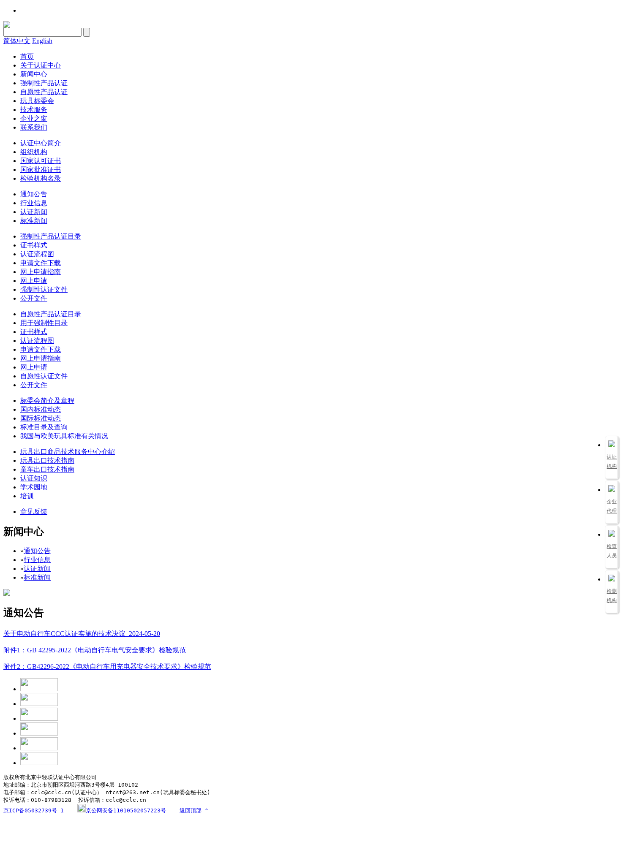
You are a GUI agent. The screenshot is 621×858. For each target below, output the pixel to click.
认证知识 (33, 478)
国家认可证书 (40, 160)
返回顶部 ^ (194, 810)
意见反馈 (33, 511)
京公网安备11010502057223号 (126, 810)
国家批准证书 (40, 169)
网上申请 (33, 280)
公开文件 (33, 298)
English (42, 40)
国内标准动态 (40, 409)
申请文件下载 (40, 262)
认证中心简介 (40, 143)
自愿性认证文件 (44, 376)
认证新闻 (33, 211)
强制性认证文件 (44, 289)
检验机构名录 (40, 178)
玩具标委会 (37, 100)
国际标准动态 (40, 418)
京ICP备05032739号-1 (33, 810)
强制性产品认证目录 (50, 236)
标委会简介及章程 (47, 400)
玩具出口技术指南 (47, 460)
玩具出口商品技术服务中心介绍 (67, 451)
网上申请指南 (40, 271)
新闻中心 (33, 74)
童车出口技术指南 (47, 469)
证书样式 (33, 245)
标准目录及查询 (44, 427)
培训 (27, 496)
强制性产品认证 (44, 83)
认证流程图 (37, 254)
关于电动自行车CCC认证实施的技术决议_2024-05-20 (81, 633)
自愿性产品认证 (44, 91)
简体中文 (16, 40)
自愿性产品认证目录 (50, 314)
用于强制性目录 (44, 322)
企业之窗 (33, 118)
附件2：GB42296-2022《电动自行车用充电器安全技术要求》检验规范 (107, 666)
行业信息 (33, 202)
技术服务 (33, 109)
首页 (27, 56)
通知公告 (33, 194)
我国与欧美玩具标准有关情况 (64, 436)
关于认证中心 (40, 65)
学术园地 (33, 487)
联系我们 (33, 127)
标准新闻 (33, 220)
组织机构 (33, 151)
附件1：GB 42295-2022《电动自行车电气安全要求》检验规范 (94, 650)
